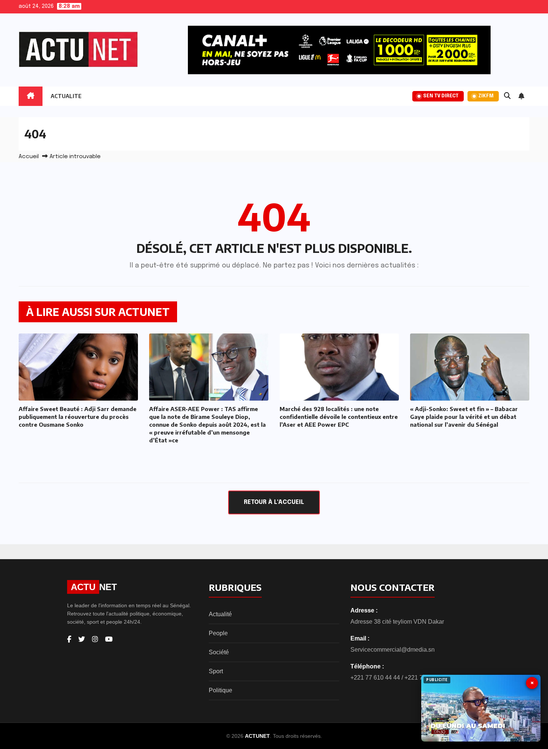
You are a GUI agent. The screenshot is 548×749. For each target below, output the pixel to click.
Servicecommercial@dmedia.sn (392, 649)
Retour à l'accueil (274, 502)
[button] (507, 96)
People (218, 633)
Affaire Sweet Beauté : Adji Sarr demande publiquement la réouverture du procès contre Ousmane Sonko (77, 416)
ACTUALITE (66, 96)
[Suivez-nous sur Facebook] (69, 639)
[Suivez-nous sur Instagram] (95, 639)
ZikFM (486, 96)
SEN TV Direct (441, 96)
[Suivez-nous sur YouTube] (109, 639)
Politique (220, 690)
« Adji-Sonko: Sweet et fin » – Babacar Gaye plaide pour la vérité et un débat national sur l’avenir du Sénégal (464, 416)
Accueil (29, 157)
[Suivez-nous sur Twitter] (81, 639)
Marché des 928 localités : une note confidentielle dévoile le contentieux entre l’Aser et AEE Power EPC (339, 416)
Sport (216, 671)
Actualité (220, 614)
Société (219, 652)
